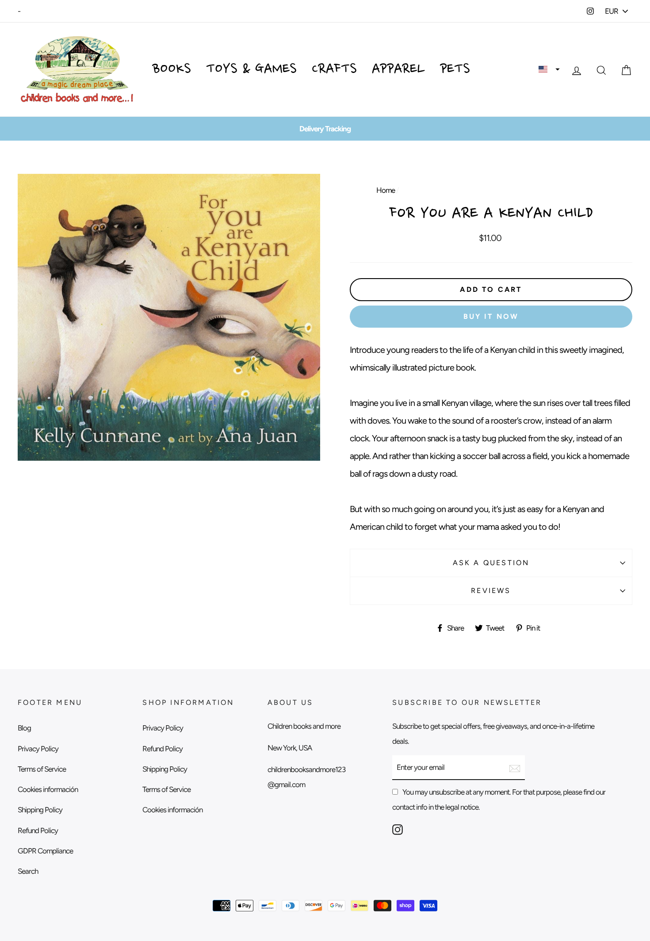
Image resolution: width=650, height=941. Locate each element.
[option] (325, 128)
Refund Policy (38, 830)
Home (385, 190)
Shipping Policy (40, 809)
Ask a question (491, 562)
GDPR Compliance (45, 850)
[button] (549, 69)
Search (28, 871)
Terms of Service (42, 769)
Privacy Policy (38, 748)
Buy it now (491, 316)
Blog (24, 727)
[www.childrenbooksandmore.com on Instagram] (397, 828)
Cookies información (48, 789)
